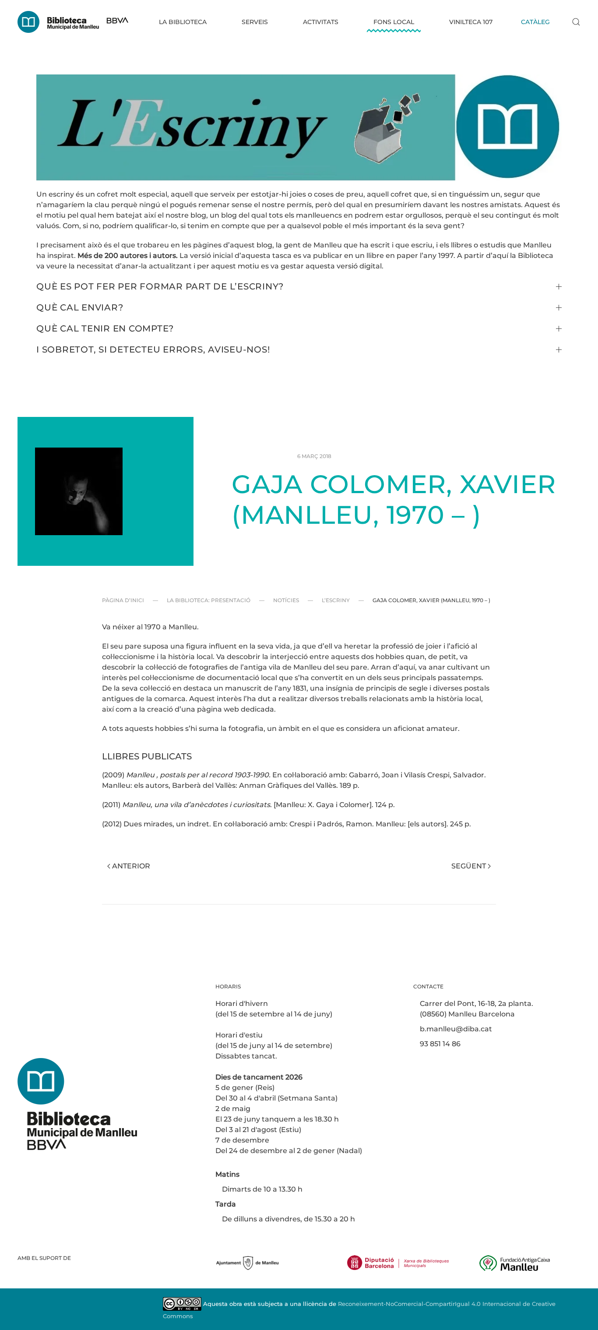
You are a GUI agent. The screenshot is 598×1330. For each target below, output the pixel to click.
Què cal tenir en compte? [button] (105, 328)
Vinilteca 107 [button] (470, 22)
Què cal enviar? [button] (79, 307)
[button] (576, 22)
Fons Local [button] (393, 22)
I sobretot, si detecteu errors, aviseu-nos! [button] (153, 349)
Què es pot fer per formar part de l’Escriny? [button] (160, 286)
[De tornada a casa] (73, 22)
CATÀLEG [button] (535, 22)
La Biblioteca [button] (183, 22)
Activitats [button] (320, 22)
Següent (468, 866)
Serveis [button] (255, 22)
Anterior (131, 866)
